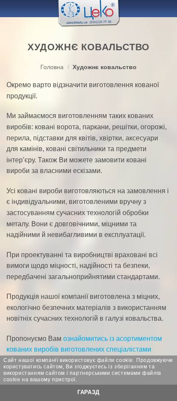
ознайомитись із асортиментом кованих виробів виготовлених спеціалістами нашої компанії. (84, 349)
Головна (52, 67)
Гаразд (88, 392)
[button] (11, 8)
